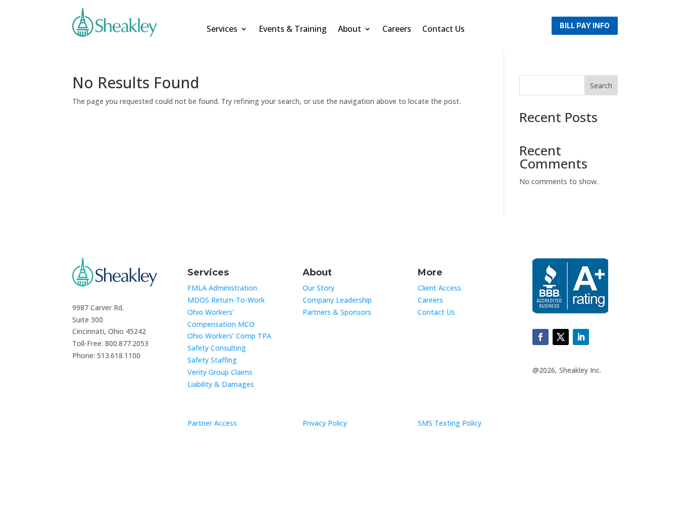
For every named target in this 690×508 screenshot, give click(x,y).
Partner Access (212, 423)
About (349, 29)
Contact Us (443, 29)
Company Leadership (337, 300)
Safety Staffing (212, 360)
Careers (396, 29)
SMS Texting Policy (449, 423)
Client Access (439, 288)
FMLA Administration (222, 288)
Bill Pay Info (585, 25)
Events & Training (293, 29)
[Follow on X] (561, 337)
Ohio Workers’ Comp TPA (229, 336)
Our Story (318, 288)
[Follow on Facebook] (540, 337)
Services (222, 29)
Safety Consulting (216, 348)
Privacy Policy (325, 423)
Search (601, 85)
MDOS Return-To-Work (226, 300)
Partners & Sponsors (337, 312)
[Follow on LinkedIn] (581, 337)
